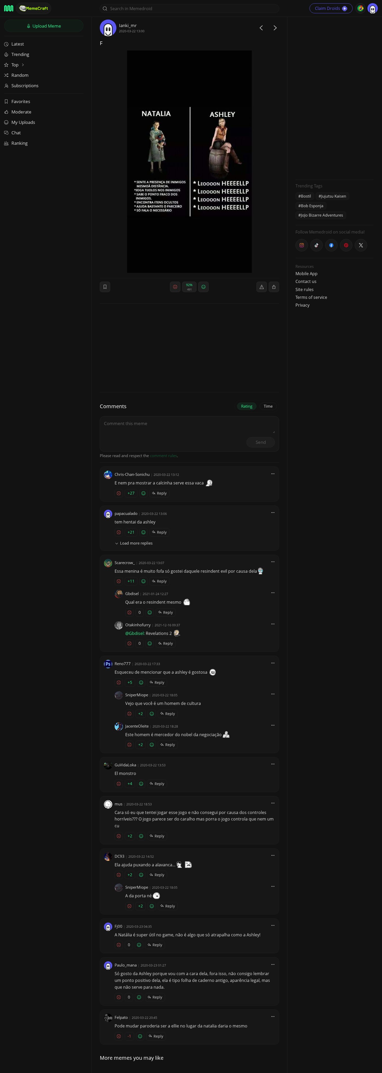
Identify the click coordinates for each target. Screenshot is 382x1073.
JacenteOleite (137, 726)
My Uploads (23, 122)
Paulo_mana (126, 965)
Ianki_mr (128, 25)
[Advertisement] (334, 98)
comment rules (163, 455)
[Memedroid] (8, 8)
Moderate (21, 112)
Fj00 (118, 926)
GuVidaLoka (125, 764)
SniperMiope (136, 694)
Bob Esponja (312, 205)
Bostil (306, 196)
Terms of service (311, 297)
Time (268, 406)
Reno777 (123, 663)
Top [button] (15, 65)
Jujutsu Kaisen (333, 196)
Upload (46, 26)
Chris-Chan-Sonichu (132, 474)
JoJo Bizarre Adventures (322, 215)
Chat (16, 133)
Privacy (302, 305)
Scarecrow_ (125, 562)
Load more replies (136, 543)
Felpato (121, 1017)
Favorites (20, 101)
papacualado (126, 513)
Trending (20, 54)
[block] (274, 287)
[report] (261, 287)
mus (118, 803)
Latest (17, 44)
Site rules (304, 289)
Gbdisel (132, 593)
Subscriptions (24, 86)
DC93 (120, 856)
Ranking (19, 143)
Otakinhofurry (138, 624)
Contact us (306, 281)
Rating (246, 406)
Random (20, 75)
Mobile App (306, 273)
